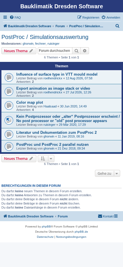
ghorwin (28, 43)
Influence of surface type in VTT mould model (57, 74)
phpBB (46, 226)
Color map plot (29, 102)
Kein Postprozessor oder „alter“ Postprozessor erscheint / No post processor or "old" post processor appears (68, 118)
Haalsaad (50, 106)
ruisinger (53, 43)
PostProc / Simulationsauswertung (44, 37)
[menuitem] (15, 17)
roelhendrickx (52, 78)
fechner (40, 43)
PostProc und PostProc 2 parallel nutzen (52, 144)
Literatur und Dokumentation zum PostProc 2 (56, 132)
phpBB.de (81, 231)
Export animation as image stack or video (53, 88)
